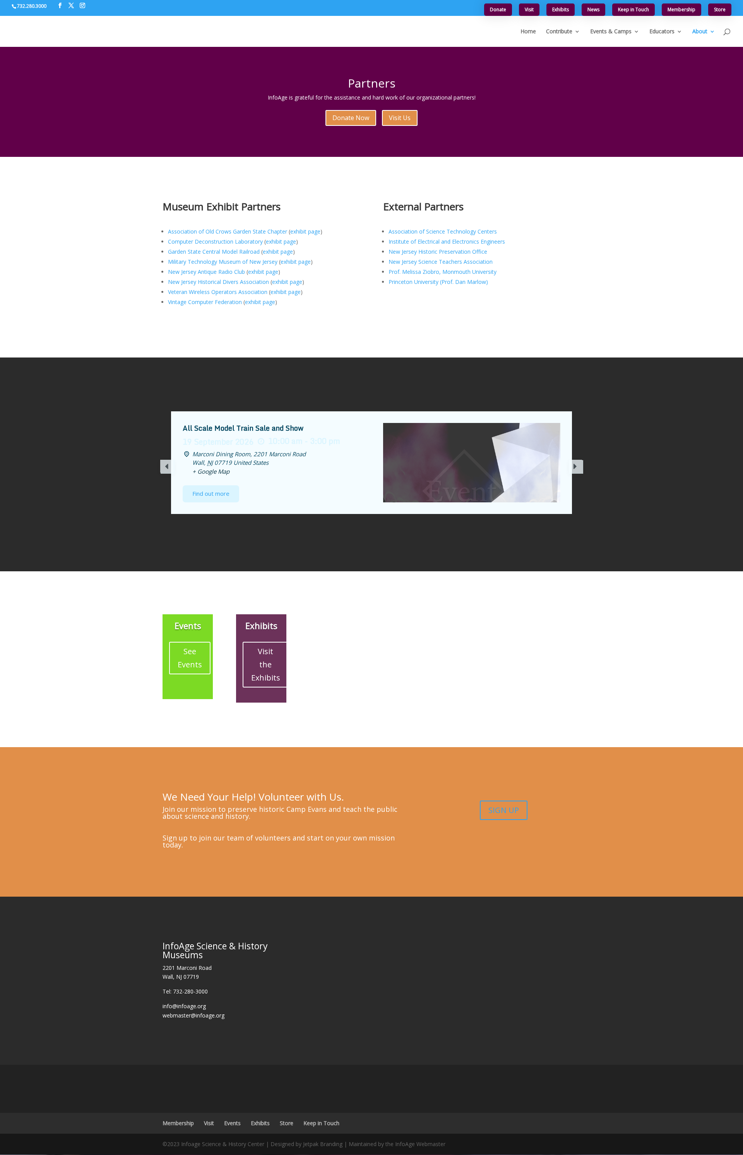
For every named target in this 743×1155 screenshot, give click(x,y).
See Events (190, 658)
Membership (681, 9)
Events (232, 1123)
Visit (529, 9)
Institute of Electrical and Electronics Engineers (447, 241)
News (593, 9)
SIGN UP (503, 810)
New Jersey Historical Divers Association (218, 281)
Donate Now (350, 117)
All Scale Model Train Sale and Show (243, 428)
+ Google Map (210, 471)
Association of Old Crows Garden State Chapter (227, 231)
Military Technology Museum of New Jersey (222, 261)
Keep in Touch (633, 9)
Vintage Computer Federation (205, 302)
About (699, 32)
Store (720, 9)
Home (528, 32)
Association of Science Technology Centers (443, 231)
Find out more (210, 493)
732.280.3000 (31, 6)
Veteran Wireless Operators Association (217, 292)
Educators (662, 32)
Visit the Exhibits (265, 664)
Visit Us (400, 117)
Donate (498, 9)
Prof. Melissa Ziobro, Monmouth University (442, 271)
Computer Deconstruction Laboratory (215, 241)
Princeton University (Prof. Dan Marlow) (438, 281)
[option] (371, 462)
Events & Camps (611, 32)
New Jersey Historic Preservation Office (438, 251)
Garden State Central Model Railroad (214, 251)
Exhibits (560, 9)
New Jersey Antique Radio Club (206, 271)
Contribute (559, 32)
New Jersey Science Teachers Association (441, 261)
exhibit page (305, 231)
